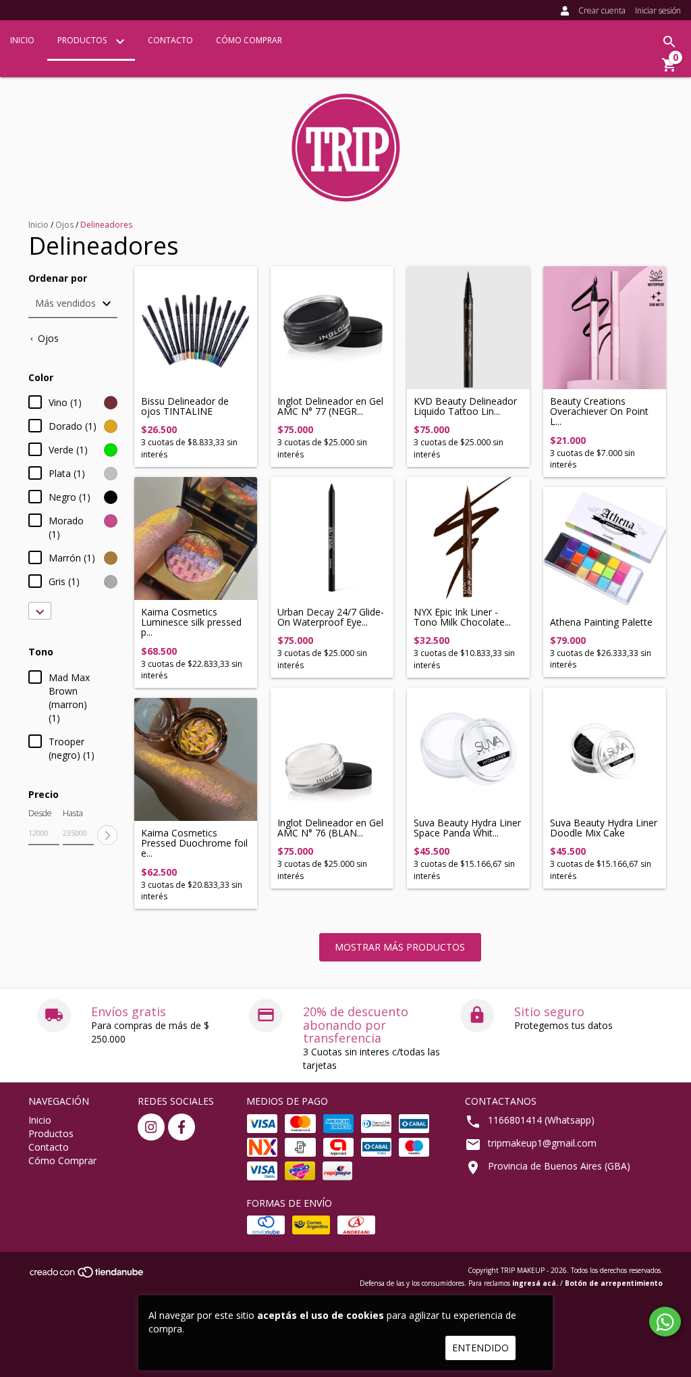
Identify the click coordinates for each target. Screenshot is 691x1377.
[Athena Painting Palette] (604, 548)
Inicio (22, 40)
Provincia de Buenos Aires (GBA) (559, 1165)
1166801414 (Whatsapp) (541, 1119)
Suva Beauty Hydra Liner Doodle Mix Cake (603, 828)
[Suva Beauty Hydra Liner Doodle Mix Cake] (604, 749)
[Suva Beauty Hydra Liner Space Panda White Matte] (468, 749)
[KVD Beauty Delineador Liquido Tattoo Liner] (468, 327)
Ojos (64, 224)
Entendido (480, 1347)
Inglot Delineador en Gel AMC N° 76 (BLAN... (330, 828)
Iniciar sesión (658, 10)
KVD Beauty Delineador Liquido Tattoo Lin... (465, 406)
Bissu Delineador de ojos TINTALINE (185, 406)
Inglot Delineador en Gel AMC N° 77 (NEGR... (330, 406)
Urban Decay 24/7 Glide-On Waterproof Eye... (330, 617)
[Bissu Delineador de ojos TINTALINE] (195, 327)
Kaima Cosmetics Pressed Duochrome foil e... (194, 843)
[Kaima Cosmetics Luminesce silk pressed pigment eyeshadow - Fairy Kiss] (195, 538)
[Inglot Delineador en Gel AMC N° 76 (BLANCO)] (332, 749)
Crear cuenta (602, 10)
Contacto (170, 40)
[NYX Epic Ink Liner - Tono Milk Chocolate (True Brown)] (468, 538)
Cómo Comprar (249, 40)
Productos (83, 40)
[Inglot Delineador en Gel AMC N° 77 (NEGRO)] (332, 327)
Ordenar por (57, 278)
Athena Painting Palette (601, 622)
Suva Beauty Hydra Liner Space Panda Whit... (467, 828)
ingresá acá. (535, 1283)
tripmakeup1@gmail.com (542, 1142)
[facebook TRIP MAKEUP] (181, 1127)
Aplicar (107, 835)
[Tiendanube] (87, 1275)
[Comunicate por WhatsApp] (665, 1321)
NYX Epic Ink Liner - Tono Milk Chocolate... (462, 617)
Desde (40, 813)
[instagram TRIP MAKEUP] (151, 1127)
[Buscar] (669, 41)
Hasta (73, 813)
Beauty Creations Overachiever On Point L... (599, 411)
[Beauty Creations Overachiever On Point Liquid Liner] (604, 327)
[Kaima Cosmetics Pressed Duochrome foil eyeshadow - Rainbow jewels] (195, 759)
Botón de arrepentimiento (614, 1283)
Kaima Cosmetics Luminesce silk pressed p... (191, 622)
